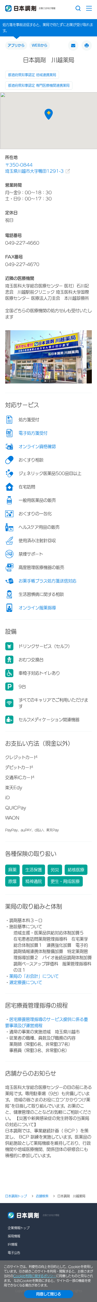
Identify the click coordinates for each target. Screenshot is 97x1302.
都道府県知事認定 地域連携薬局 (32, 74)
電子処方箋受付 (33, 433)
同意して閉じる (48, 1294)
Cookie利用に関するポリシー (34, 1275)
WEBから (39, 45)
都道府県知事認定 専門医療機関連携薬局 (39, 85)
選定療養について (25, 982)
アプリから (16, 45)
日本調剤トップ (16, 1196)
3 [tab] (49, 381)
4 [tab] (52, 381)
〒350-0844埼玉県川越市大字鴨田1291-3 (34, 168)
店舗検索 (42, 1196)
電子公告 (14, 1252)
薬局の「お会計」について (34, 976)
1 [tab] (45, 381)
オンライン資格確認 (37, 446)
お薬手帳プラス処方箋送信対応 (47, 581)
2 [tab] (47, 381)
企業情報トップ (18, 1227)
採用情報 (14, 1236)
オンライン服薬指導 (37, 608)
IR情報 (12, 1244)
